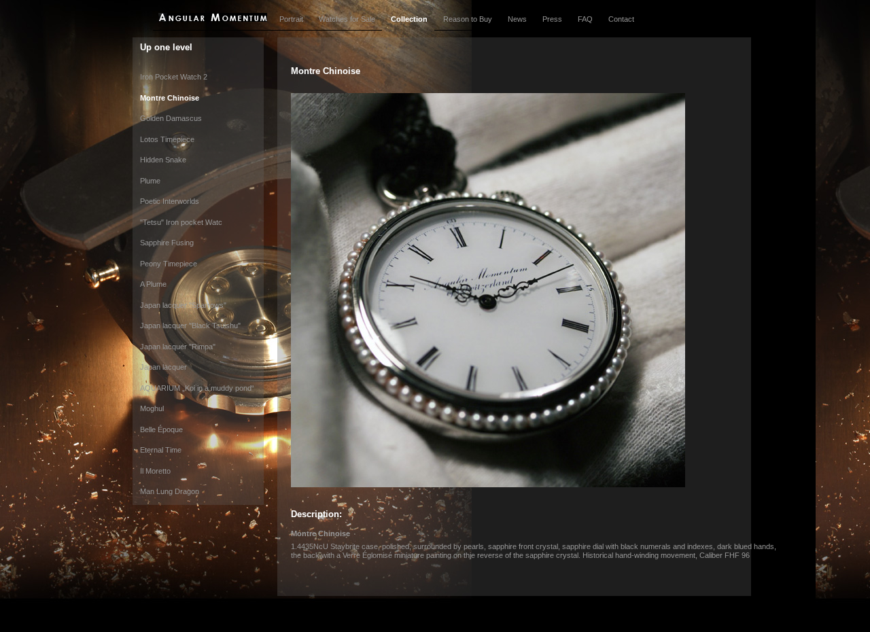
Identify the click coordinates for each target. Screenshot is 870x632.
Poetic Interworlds (169, 201)
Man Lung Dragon (169, 491)
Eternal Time (160, 450)
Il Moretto (155, 471)
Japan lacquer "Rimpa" (177, 347)
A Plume (153, 284)
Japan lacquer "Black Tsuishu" (190, 325)
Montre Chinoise (169, 98)
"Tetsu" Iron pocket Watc (181, 222)
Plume (150, 181)
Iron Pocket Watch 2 (173, 77)
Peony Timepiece (168, 264)
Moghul (152, 408)
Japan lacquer (163, 367)
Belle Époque (161, 429)
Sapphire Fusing (167, 243)
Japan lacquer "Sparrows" (183, 305)
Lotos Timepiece (167, 139)
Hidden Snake (163, 160)
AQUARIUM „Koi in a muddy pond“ (197, 388)
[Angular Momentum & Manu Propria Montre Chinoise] (488, 484)
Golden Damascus (171, 118)
